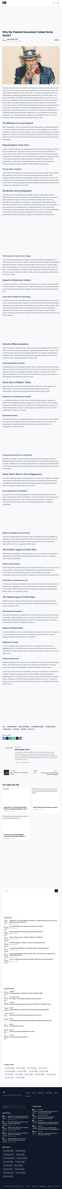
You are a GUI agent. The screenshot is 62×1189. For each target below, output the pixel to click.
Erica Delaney (9, 1068)
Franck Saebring (9, 1071)
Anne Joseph (33, 1071)
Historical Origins (50, 726)
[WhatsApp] (13, 738)
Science (28, 1093)
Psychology (49, 1093)
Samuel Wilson (7, 729)
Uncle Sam (23, 729)
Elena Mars (42, 1068)
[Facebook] (3, 738)
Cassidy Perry (21, 1071)
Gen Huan (18, 1074)
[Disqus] (31, 866)
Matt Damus (28, 1074)
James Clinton (50, 1074)
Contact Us (57, 1186)
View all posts (25, 762)
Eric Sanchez (44, 1071)
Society (56, 1093)
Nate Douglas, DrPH (12, 39)
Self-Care (28, 1096)
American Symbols (12, 726)
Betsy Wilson (20, 1068)
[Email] (17, 738)
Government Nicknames (37, 726)
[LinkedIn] (10, 738)
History (57, 40)
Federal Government (24, 726)
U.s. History (16, 729)
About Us (50, 1186)
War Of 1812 (31, 729)
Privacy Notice (42, 1186)
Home (27, 1186)
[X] (7, 738)
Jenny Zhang (9, 1077)
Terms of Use (34, 1186)
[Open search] (54, 3)
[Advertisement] (31, 17)
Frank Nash (8, 1074)
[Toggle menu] (58, 3)
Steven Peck (20, 1077)
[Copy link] (20, 738)
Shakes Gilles (39, 1074)
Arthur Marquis (31, 1068)
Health (33, 1093)
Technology (41, 1093)
